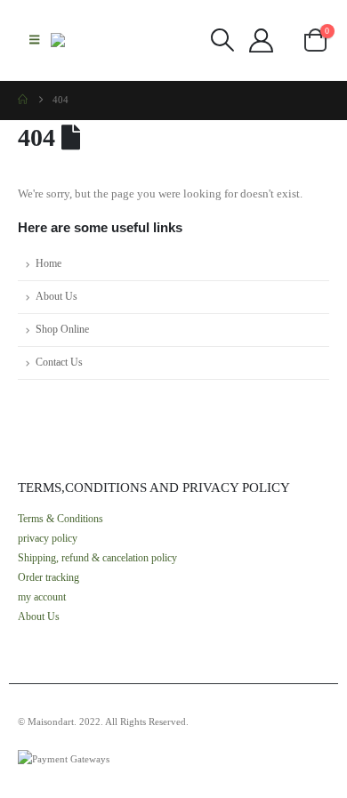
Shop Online (62, 329)
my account (42, 597)
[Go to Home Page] (23, 99)
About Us (56, 296)
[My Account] (260, 40)
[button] (34, 40)
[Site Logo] (86, 40)
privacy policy (47, 538)
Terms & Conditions (60, 519)
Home (48, 264)
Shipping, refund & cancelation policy (97, 558)
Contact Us (59, 362)
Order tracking (48, 578)
